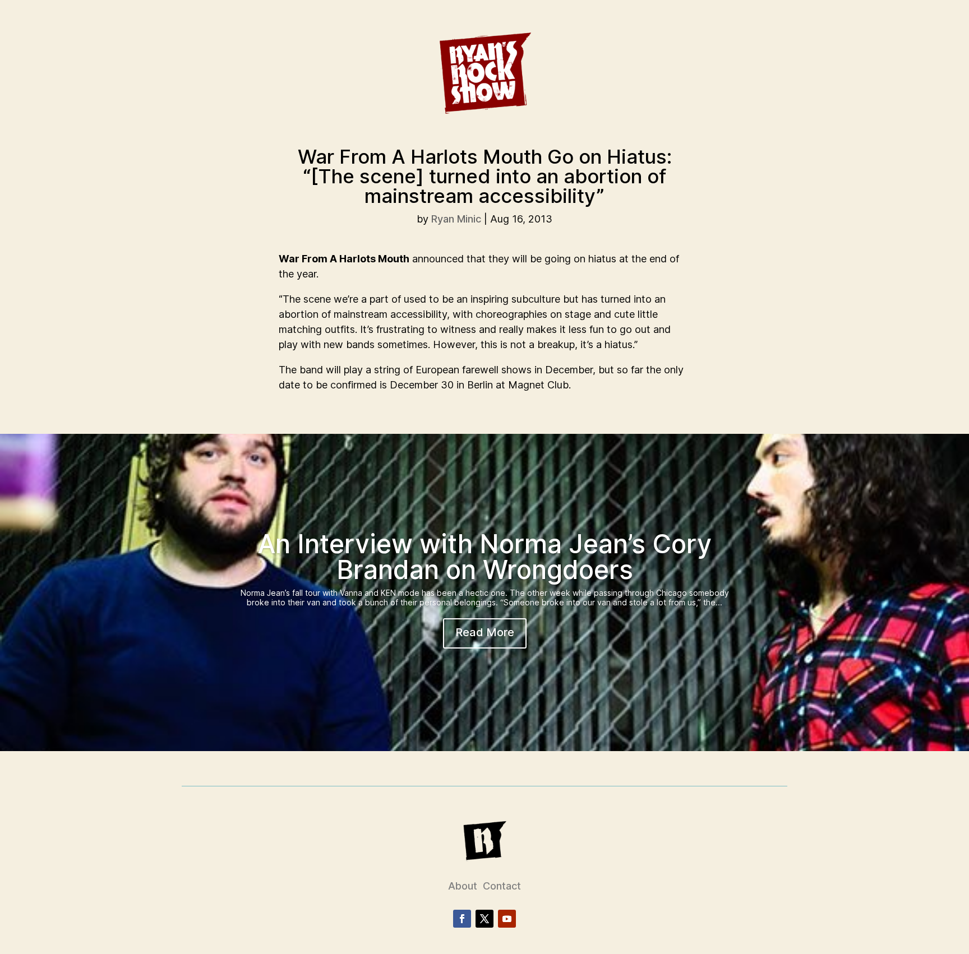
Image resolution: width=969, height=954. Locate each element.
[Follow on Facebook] (462, 919)
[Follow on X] (484, 919)
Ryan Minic (456, 219)
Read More (484, 632)
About (462, 886)
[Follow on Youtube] (507, 919)
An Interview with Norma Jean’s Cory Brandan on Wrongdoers (485, 556)
